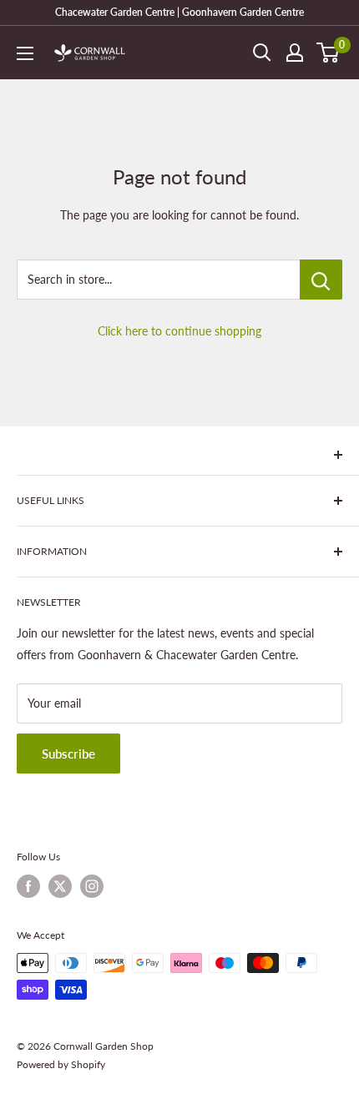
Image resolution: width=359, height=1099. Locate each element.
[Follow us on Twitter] (60, 886)
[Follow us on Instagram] (92, 886)
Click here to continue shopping (179, 331)
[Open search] (262, 52)
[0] (328, 53)
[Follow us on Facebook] (28, 886)
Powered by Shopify (61, 1064)
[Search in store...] (321, 280)
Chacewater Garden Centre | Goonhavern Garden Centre (179, 12)
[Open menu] (25, 53)
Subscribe (68, 753)
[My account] (294, 52)
